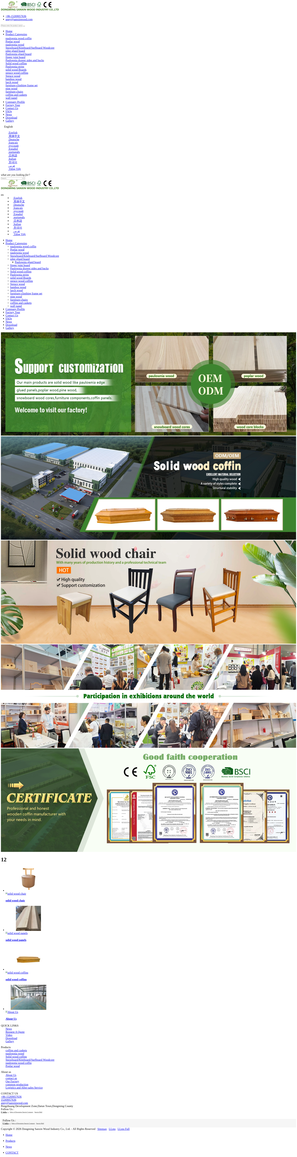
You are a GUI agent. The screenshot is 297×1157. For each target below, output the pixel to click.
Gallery (10, 120)
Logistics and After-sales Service (24, 1087)
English (17, 197)
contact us (11, 1078)
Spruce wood (17, 284)
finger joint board (20, 265)
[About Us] (28, 1008)
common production (17, 1084)
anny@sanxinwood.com (19, 19)
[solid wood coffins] (28, 969)
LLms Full (124, 1128)
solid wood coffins (16, 979)
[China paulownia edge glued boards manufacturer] (148, 850)
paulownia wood (19, 252)
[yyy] (148, 746)
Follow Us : (7, 1109)
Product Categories (16, 34)
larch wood (16, 290)
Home (9, 31)
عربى (16, 231)
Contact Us (12, 108)
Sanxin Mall (38, 1112)
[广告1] (148, 434)
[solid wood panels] (28, 929)
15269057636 (8, 1099)
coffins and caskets (21, 302)
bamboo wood (18, 287)
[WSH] (148, 538)
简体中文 (19, 201)
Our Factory (12, 1081)
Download (11, 117)
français (18, 207)
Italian (17, 224)
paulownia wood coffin (23, 246)
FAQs (9, 111)
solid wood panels (16, 939)
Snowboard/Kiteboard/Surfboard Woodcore (34, 255)
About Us (11, 1018)
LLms (112, 1128)
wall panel (16, 305)
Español (18, 214)
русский (18, 211)
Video (9, 1035)
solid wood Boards (20, 277)
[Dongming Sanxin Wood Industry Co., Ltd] (30, 10)
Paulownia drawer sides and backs (29, 268)
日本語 (17, 220)
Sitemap (102, 1128)
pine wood (16, 296)
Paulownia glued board (18, 53)
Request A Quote (15, 1031)
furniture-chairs (19, 299)
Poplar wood (17, 249)
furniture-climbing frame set (26, 293)
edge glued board (20, 258)
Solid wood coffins (20, 271)
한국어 (17, 227)
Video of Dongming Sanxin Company (21, 1112)
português (19, 217)
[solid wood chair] (28, 890)
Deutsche (18, 204)
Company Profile (15, 101)
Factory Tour (13, 105)
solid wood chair (15, 900)
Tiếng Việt (19, 234)
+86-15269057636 (16, 16)
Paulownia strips (19, 274)
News (9, 114)
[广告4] (148, 642)
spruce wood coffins (21, 280)
